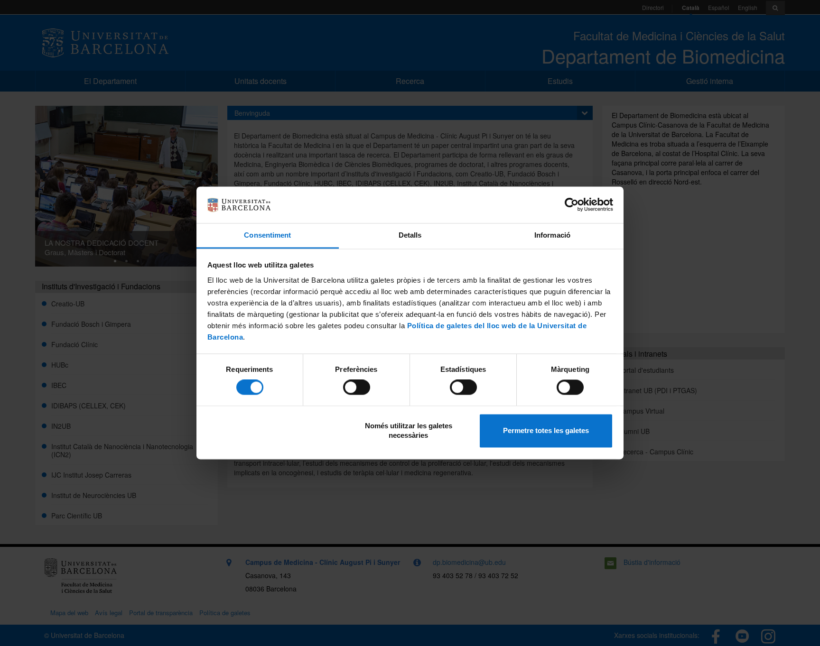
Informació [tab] (552, 235)
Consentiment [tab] (267, 235)
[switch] (356, 387)
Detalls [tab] (410, 235)
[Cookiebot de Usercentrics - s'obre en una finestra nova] (571, 205)
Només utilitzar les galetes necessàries (408, 430)
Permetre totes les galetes (546, 430)
